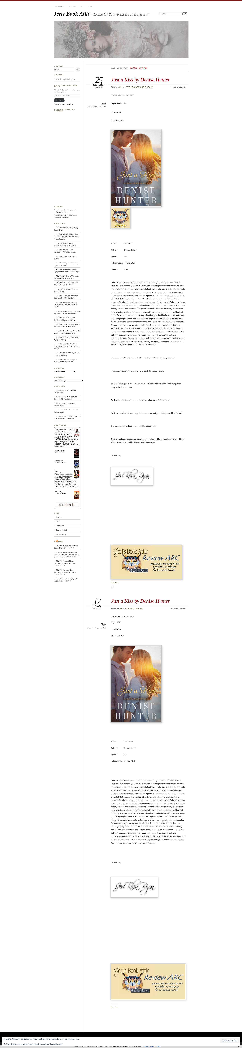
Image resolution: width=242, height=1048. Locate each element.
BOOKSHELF (60, 6)
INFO (82, 6)
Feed (60, 541)
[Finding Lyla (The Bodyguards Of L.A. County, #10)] (76, 468)
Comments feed (61, 530)
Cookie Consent (56, 1044)
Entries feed (60, 526)
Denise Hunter (92, 106)
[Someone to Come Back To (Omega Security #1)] (76, 436)
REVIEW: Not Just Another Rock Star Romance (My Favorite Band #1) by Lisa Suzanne (66, 236)
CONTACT (72, 6)
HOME (90, 6)
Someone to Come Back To (64, 430)
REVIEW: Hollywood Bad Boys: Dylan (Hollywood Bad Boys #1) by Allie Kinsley (65, 304)
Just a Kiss (102, 106)
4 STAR (127, 87)
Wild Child (58, 491)
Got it (159, 1046)
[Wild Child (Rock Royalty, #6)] (76, 499)
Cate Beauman (61, 462)
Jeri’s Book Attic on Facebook (64, 110)
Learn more (149, 1046)
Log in (58, 521)
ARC (133, 87)
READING (139, 608)
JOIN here (59, 100)
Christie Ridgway (62, 493)
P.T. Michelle (61, 452)
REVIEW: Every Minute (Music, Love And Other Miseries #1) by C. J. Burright (66, 346)
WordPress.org (61, 534)
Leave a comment (179, 87)
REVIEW (149, 87)
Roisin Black (60, 431)
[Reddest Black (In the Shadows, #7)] (76, 457)
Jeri (120, 87)
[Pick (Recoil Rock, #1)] (76, 478)
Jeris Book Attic (72, 14)
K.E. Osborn (61, 473)
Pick (56, 471)
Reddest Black (60, 450)
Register (59, 517)
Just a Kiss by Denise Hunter (140, 80)
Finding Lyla (59, 460)
